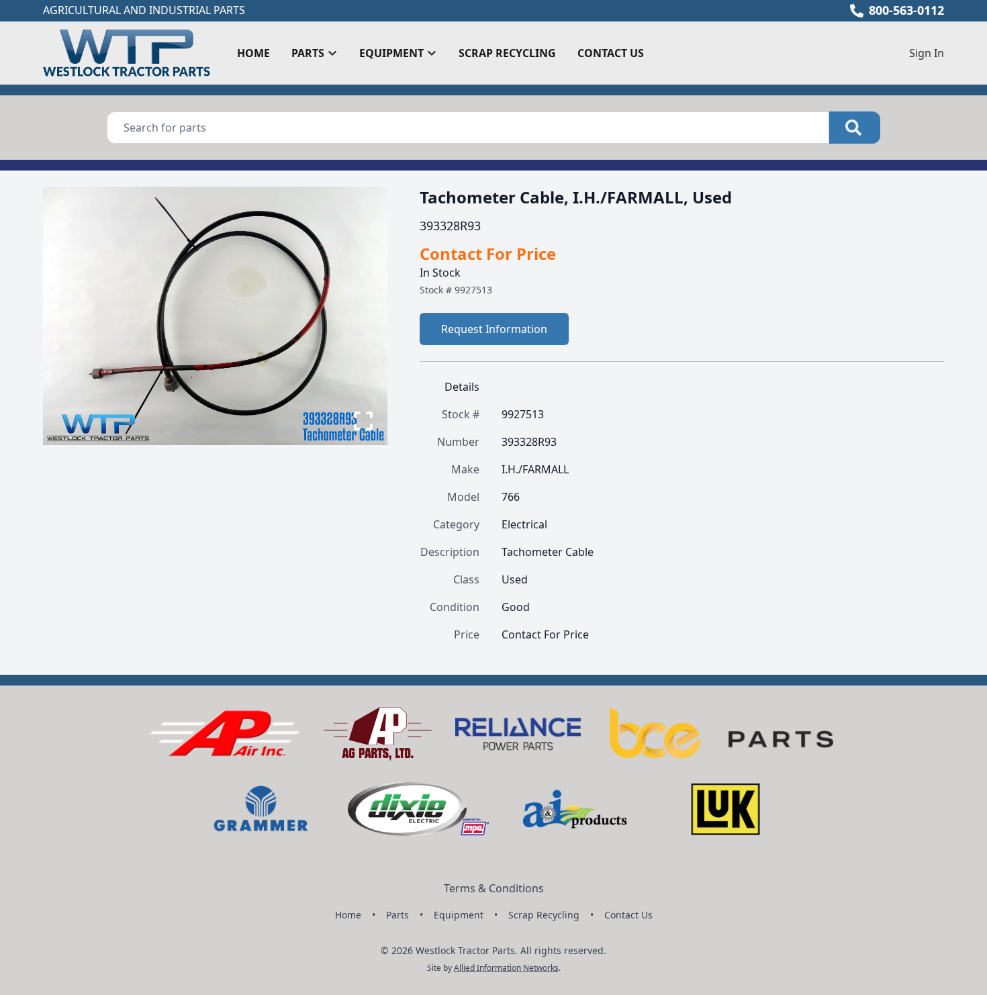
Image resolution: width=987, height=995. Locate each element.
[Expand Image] (363, 421)
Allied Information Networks (506, 968)
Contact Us (610, 53)
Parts (397, 914)
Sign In (926, 53)
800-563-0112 (906, 10)
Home (253, 53)
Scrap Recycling (507, 53)
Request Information (494, 329)
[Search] (854, 127)
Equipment (458, 914)
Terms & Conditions (494, 888)
